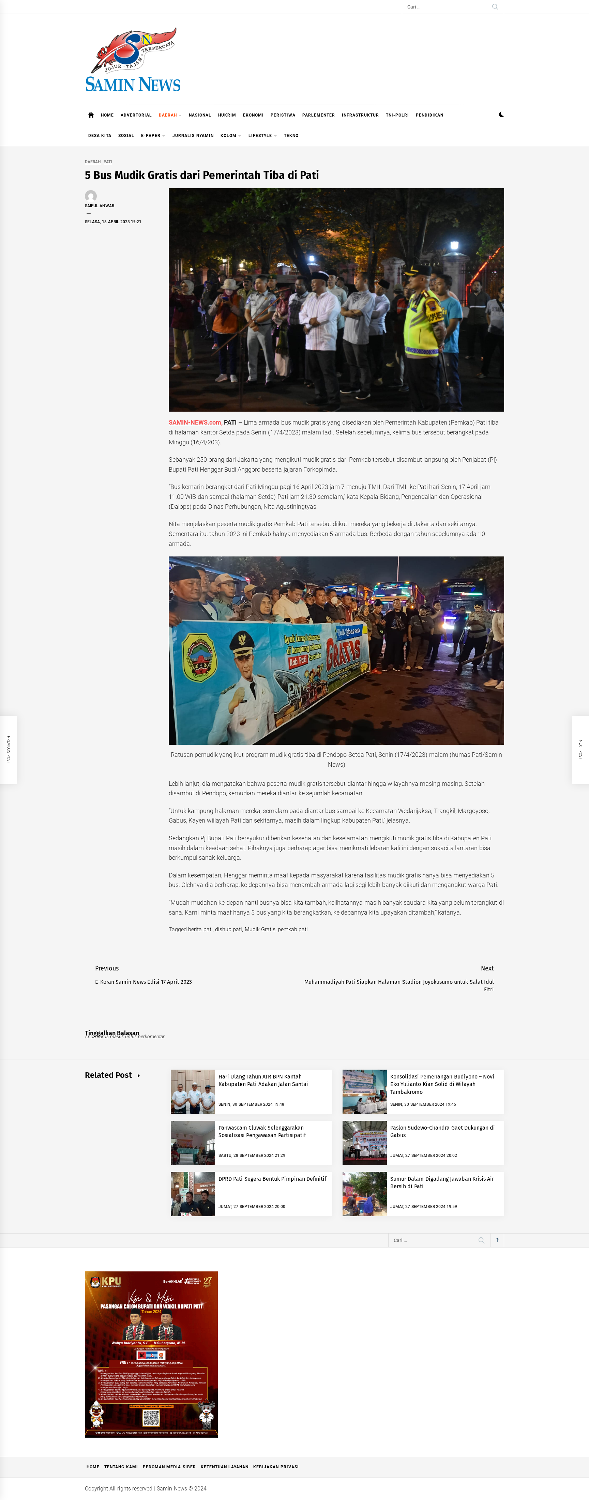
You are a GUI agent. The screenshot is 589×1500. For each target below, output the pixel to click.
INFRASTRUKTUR (360, 115)
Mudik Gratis (260, 929)
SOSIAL (126, 135)
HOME (107, 115)
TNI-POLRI (397, 115)
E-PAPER (151, 135)
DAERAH (168, 115)
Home (93, 1467)
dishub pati (228, 929)
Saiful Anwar (99, 205)
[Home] (91, 115)
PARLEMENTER (318, 115)
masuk (117, 1036)
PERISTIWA (283, 115)
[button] (501, 115)
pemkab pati (293, 929)
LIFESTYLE (260, 135)
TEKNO (291, 135)
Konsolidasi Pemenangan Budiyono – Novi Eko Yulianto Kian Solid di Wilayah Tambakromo (442, 1084)
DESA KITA (99, 135)
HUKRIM (227, 115)
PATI (108, 162)
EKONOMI (253, 115)
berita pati (200, 929)
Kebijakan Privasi (276, 1467)
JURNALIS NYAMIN (192, 135)
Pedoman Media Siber (169, 1467)
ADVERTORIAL (136, 115)
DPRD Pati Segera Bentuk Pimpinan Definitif (272, 1179)
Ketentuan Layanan (224, 1467)
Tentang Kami (121, 1467)
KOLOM (229, 135)
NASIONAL (200, 115)
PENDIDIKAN (429, 115)
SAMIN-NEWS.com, (196, 422)
